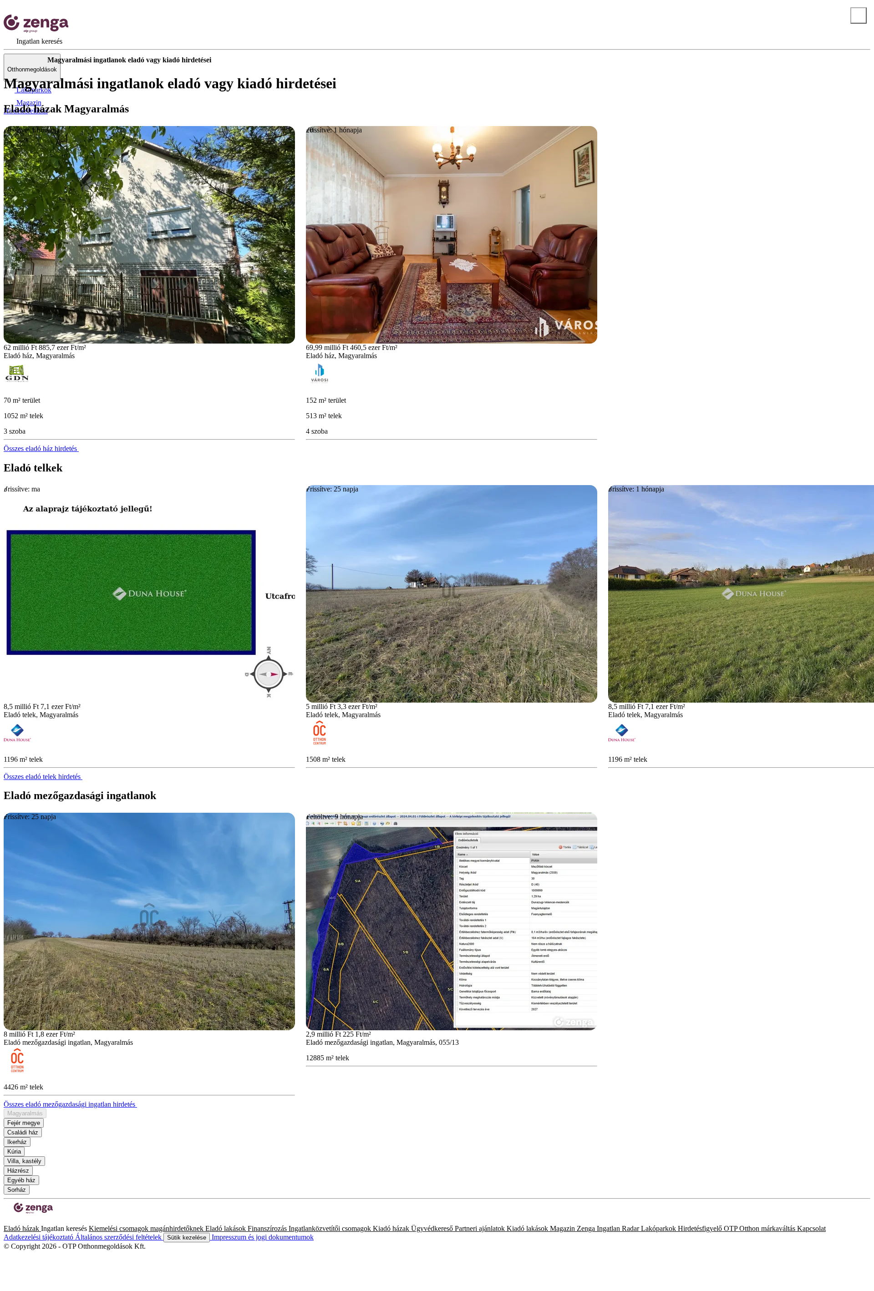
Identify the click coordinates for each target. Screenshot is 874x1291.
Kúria (14, 1151)
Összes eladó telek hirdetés (43, 776)
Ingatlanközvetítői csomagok (331, 1228)
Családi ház (22, 1132)
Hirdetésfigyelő (701, 1228)
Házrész (18, 1170)
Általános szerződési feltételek (119, 1237)
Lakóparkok (659, 1228)
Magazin (563, 1228)
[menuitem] (33, 41)
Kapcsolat (811, 1228)
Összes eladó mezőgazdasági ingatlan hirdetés (70, 1104)
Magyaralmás (25, 1113)
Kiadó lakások (528, 1228)
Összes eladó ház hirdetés (41, 448)
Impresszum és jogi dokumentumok (262, 1237)
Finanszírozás (268, 1228)
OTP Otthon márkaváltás (760, 1228)
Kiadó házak (392, 1228)
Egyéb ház (21, 1180)
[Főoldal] (27, 60)
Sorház (16, 1189)
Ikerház (17, 1142)
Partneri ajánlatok (481, 1228)
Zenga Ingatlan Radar (609, 1228)
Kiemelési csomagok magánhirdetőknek (147, 1228)
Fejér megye (23, 1122)
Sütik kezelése (186, 1237)
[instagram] (14, 1220)
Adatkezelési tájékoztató (39, 1237)
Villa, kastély (24, 1161)
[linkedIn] (21, 1220)
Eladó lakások (226, 1228)
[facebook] (7, 1220)
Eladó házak (22, 1228)
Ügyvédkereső (433, 1228)
